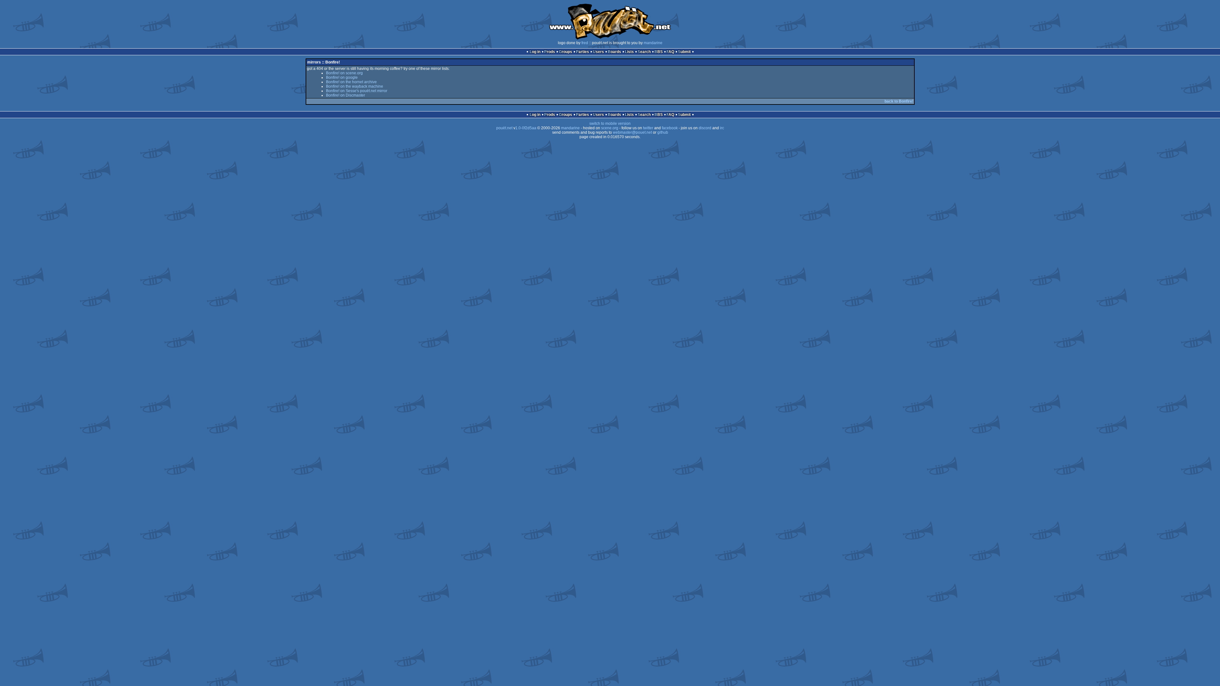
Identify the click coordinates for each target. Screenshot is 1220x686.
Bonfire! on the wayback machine (354, 86)
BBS (658, 52)
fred (584, 43)
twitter (648, 128)
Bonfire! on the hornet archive (351, 82)
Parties (582, 52)
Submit (684, 52)
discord (705, 128)
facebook (670, 128)
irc (722, 128)
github (662, 132)
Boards (614, 52)
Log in (535, 52)
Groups (565, 52)
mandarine (653, 43)
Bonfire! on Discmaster (345, 95)
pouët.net (504, 128)
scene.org (609, 128)
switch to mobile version (610, 123)
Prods (549, 52)
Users (598, 52)
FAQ (670, 52)
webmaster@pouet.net (632, 132)
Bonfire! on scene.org (344, 73)
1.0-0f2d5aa (525, 128)
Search (644, 52)
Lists (629, 52)
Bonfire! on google (342, 77)
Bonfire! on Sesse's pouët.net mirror (356, 91)
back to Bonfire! (898, 101)
